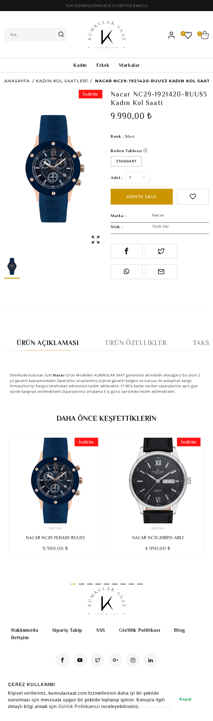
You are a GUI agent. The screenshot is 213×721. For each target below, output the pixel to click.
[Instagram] (133, 660)
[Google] (115, 660)
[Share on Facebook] (127, 251)
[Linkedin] (151, 660)
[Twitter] (98, 660)
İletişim (20, 637)
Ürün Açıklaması (48, 343)
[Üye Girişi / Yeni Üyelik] (171, 35)
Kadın (80, 65)
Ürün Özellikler (136, 343)
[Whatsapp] (127, 271)
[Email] (161, 271)
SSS (100, 630)
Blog (179, 630)
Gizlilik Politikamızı (79, 706)
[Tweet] (161, 251)
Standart (126, 161)
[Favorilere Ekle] (193, 197)
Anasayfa (17, 80)
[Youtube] (80, 660)
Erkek (103, 65)
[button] (9, 714)
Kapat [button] (185, 699)
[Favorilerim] (188, 34)
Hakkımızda (24, 630)
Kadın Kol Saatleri (62, 80)
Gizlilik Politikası (139, 630)
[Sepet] (205, 35)
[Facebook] (62, 660)
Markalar (129, 65)
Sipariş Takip (67, 630)
